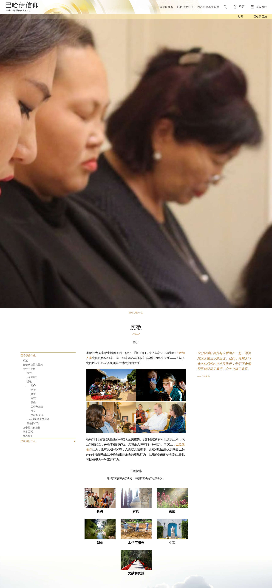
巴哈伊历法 (260, 16)
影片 (241, 16)
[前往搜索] (225, 6)
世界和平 (28, 435)
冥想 (33, 394)
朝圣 (33, 402)
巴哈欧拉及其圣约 (33, 364)
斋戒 (33, 398)
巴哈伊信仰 (22, 6)
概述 (25, 360)
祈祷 (33, 389)
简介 (33, 385)
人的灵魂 (32, 377)
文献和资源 (37, 415)
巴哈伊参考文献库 (208, 7)
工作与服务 (37, 406)
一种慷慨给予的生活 (38, 419)
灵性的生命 (29, 368)
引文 (33, 410)
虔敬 (29, 381)
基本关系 (28, 431)
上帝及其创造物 (31, 427)
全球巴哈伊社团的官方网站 (18, 10)
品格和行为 (33, 423)
